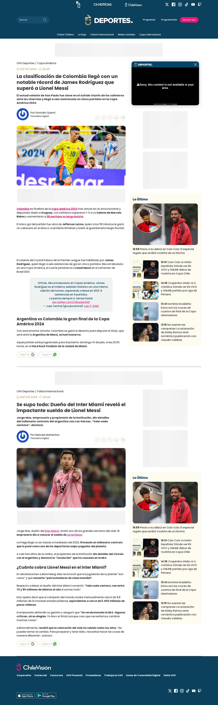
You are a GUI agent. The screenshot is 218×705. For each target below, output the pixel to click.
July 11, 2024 (91, 306)
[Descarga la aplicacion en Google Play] (25, 695)
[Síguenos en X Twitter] (167, 4)
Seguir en (25, 354)
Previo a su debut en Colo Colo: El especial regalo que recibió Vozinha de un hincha (163, 251)
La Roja (82, 34)
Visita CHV (169, 675)
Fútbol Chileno (65, 34)
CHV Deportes (25, 63)
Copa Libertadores (150, 34)
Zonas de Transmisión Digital (143, 675)
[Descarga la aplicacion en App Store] (46, 695)
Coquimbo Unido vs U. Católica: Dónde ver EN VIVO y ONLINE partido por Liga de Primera (179, 288)
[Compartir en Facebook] (97, 117)
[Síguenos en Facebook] (173, 4)
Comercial (40, 675)
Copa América (46, 63)
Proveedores (93, 675)
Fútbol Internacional (102, 34)
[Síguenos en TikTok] (186, 4)
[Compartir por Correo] (123, 117)
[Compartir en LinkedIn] (116, 117)
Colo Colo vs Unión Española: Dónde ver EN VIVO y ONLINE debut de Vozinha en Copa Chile (176, 267)
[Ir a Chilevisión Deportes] (109, 19)
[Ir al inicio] (109, 667)
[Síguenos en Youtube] (193, 4)
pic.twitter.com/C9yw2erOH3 (71, 302)
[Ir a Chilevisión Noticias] (103, 4)
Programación (169, 19)
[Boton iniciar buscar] (45, 20)
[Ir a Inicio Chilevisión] (133, 5)
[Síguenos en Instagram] (180, 4)
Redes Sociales (126, 34)
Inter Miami (52, 531)
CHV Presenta (74, 675)
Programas (149, 19)
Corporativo (24, 675)
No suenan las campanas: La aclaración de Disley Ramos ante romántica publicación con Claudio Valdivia (178, 332)
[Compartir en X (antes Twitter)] (110, 117)
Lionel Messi (74, 535)
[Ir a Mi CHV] (78, 4)
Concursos (56, 675)
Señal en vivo (189, 19)
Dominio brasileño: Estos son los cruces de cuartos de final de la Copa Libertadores (178, 309)
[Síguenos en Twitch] (199, 4)
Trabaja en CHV (113, 675)
